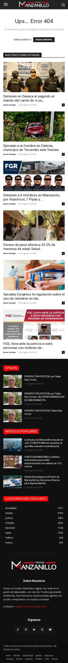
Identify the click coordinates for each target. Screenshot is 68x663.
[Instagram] (26, 629)
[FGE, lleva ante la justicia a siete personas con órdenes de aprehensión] (34, 324)
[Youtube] (50, 629)
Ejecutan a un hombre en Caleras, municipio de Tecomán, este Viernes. (31, 148)
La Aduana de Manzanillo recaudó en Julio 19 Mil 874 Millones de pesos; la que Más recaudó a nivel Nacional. (43, 443)
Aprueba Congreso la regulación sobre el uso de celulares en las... (34, 296)
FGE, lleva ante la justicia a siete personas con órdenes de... (27, 346)
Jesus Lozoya (9, 105)
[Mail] (34, 629)
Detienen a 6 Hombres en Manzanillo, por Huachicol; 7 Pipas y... (31, 197)
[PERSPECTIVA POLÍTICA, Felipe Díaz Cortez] (12, 415)
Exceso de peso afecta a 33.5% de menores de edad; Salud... (29, 247)
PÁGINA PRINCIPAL (44, 40)
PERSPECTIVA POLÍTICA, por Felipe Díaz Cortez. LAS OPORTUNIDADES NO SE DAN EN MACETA (44, 396)
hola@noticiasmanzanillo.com (30, 606)
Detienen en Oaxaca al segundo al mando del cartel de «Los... (28, 98)
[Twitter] (42, 629)
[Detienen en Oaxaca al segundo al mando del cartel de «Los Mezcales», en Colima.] (34, 77)
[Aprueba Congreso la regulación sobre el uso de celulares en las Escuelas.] (34, 275)
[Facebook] (18, 629)
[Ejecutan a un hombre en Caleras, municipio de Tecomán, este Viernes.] (34, 126)
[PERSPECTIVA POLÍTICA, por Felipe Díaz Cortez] (12, 381)
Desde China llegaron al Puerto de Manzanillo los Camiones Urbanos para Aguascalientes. (42, 480)
